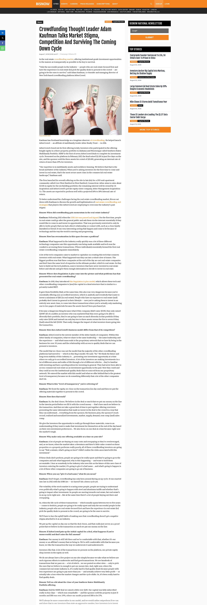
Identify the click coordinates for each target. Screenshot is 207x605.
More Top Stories (149, 130)
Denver (132, 9)
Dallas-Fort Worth (109, 9)
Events (64, 4)
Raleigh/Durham (99, 12)
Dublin (138, 9)
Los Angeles (51, 12)
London (154, 9)
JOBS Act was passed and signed (85, 217)
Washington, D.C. (153, 12)
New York (70, 12)
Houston (145, 9)
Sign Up (159, 4)
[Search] (151, 4)
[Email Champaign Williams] (75, 54)
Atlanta (53, 9)
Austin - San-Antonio (66, 9)
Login (167, 4)
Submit (149, 37)
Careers (74, 4)
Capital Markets (118, 21)
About (115, 4)
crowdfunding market (63, 59)
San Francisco (112, 12)
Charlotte (88, 9)
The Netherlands (139, 12)
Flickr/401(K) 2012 (44, 136)
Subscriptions (103, 4)
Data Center (123, 9)
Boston (79, 9)
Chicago (96, 9)
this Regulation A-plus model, (82, 281)
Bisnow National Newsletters (145, 23)
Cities (56, 4)
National (61, 12)
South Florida (125, 12)
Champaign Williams (67, 54)
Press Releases (87, 4)
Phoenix (89, 12)
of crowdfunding (97, 140)
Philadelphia (80, 12)
